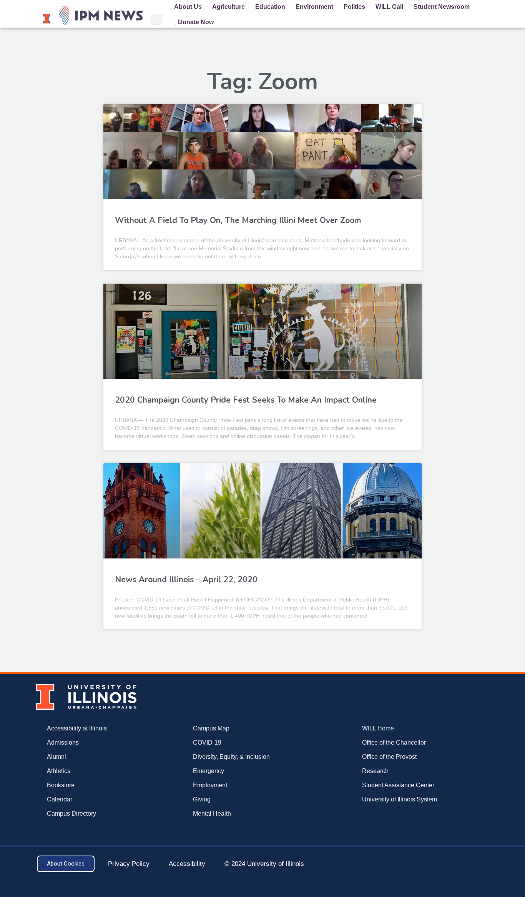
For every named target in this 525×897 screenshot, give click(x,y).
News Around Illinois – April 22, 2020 (186, 579)
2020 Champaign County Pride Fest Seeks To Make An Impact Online (246, 400)
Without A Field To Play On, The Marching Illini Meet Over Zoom (238, 220)
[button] (157, 19)
